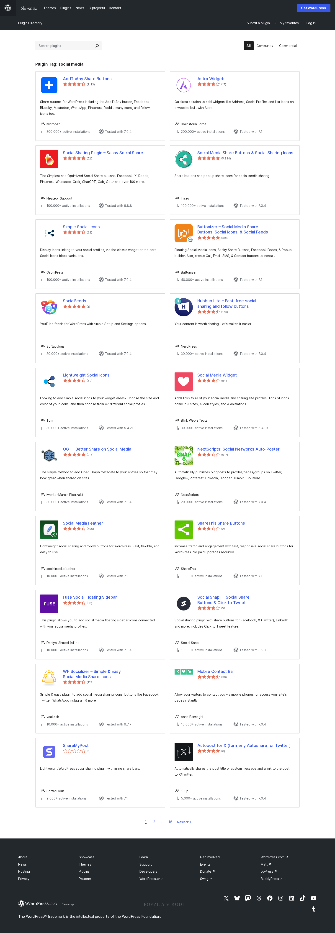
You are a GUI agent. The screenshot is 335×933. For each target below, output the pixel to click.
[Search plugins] (97, 45)
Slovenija (68, 904)
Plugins (84, 871)
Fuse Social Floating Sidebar (90, 597)
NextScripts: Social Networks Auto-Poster (238, 449)
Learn (143, 857)
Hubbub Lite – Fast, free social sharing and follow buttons (226, 303)
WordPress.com (274, 857)
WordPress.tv (151, 879)
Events (205, 864)
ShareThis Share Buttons (221, 523)
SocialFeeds (74, 300)
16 (170, 822)
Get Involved (210, 857)
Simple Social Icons (81, 226)
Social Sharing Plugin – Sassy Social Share (103, 152)
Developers (148, 871)
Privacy (23, 879)
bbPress (269, 871)
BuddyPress (272, 879)
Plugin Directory (30, 23)
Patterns (85, 879)
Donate (207, 871)
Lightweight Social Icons (86, 375)
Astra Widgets (211, 78)
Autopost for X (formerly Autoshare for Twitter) (244, 745)
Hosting (24, 871)
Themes (85, 864)
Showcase (87, 857)
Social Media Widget (217, 375)
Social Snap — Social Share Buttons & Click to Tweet (223, 600)
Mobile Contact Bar (215, 671)
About (22, 857)
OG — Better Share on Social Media (97, 449)
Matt (266, 864)
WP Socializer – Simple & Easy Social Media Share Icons (92, 674)
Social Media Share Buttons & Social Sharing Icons (245, 152)
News (22, 864)
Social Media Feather (83, 523)
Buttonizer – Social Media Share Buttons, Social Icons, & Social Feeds (232, 229)
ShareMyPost (76, 745)
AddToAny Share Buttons (87, 78)
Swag (206, 879)
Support (145, 864)
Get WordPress (313, 8)
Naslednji (184, 822)
